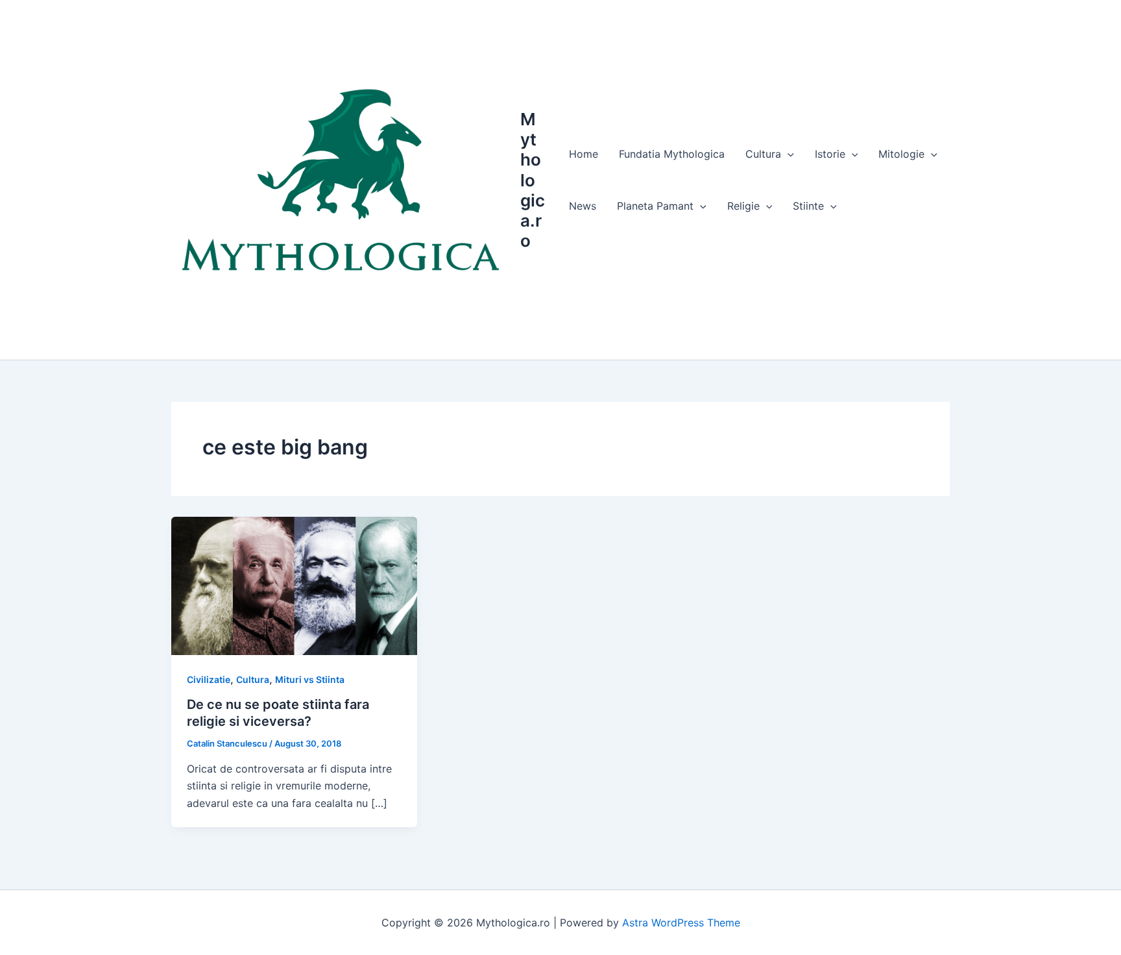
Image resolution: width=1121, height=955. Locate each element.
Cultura (252, 679)
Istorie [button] (830, 153)
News (582, 205)
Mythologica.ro (532, 180)
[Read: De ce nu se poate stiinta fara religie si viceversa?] (294, 584)
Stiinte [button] (808, 205)
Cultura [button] (763, 153)
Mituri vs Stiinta (309, 679)
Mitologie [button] (901, 153)
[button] (787, 154)
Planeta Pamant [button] (655, 205)
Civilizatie (208, 679)
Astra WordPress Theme (681, 922)
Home (583, 153)
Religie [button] (743, 205)
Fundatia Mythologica (672, 153)
